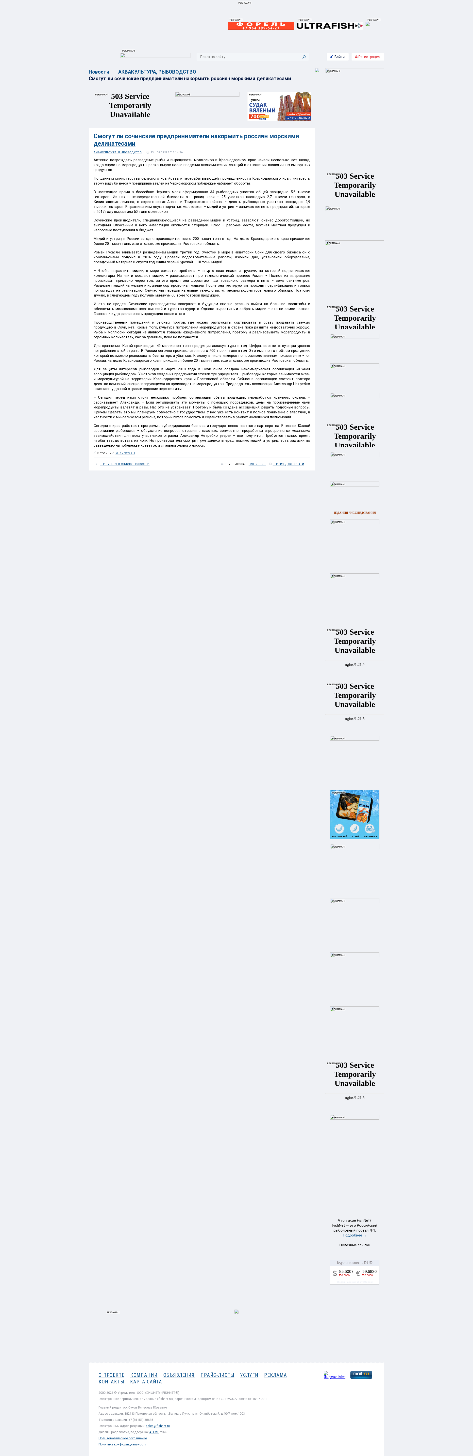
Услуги (249, 1375)
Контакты (111, 1381)
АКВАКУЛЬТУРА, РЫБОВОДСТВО (157, 72)
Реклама (275, 1375)
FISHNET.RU (257, 464)
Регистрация (369, 57)
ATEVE (154, 1432)
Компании (144, 1375)
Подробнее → (355, 1235)
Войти (340, 57)
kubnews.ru (125, 453)
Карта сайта (146, 1381)
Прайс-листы (217, 1375)
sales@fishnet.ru (158, 1426)
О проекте (111, 1375)
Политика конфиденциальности (123, 1444)
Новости (99, 72)
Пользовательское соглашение (123, 1438)
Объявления (179, 1375)
